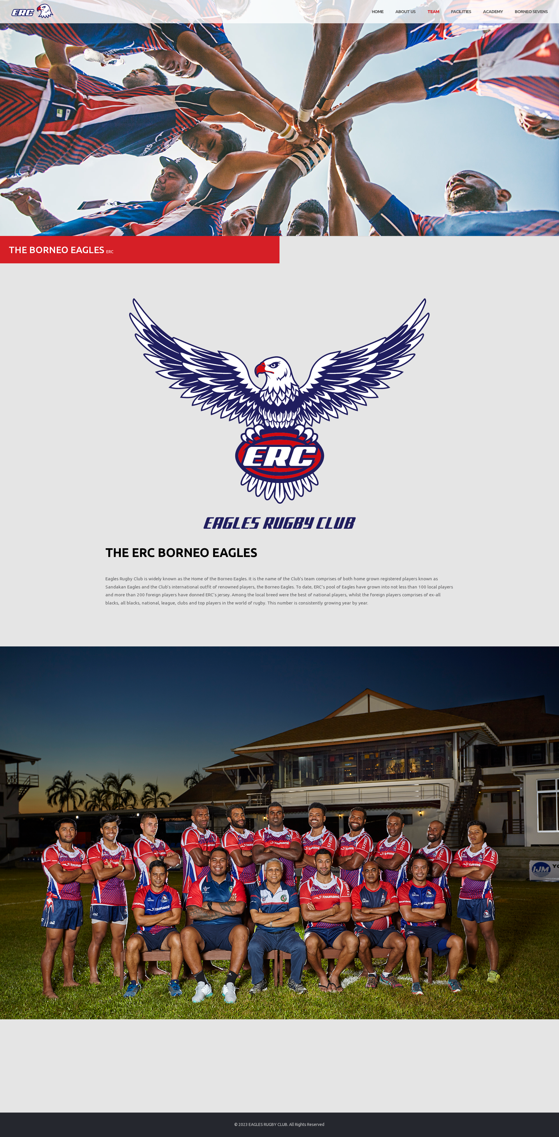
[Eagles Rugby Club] (32, 11)
